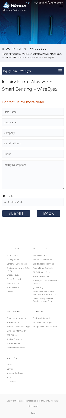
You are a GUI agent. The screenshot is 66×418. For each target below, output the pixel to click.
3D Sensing (38, 287)
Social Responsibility (16, 279)
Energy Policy (13, 275)
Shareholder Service (16, 348)
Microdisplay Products (43, 260)
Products (15, 53)
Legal (33, 413)
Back (48, 213)
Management (13, 260)
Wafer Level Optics (41, 276)
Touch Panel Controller (43, 268)
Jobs (9, 377)
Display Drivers (40, 255)
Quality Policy (13, 283)
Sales (9, 365)
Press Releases (13, 287)
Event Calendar (14, 343)
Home (5, 53)
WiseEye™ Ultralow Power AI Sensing (41, 53)
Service (10, 369)
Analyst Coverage (14, 339)
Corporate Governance (17, 264)
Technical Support (41, 318)
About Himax (13, 255)
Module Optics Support (43, 322)
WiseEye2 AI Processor (14, 57)
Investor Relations (15, 373)
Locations (11, 381)
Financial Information (16, 318)
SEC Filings (12, 335)
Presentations (13, 322)
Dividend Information (16, 331)
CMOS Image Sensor (42, 272)
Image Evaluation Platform (45, 327)
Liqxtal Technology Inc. (43, 264)
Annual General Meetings (18, 327)
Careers (10, 292)
